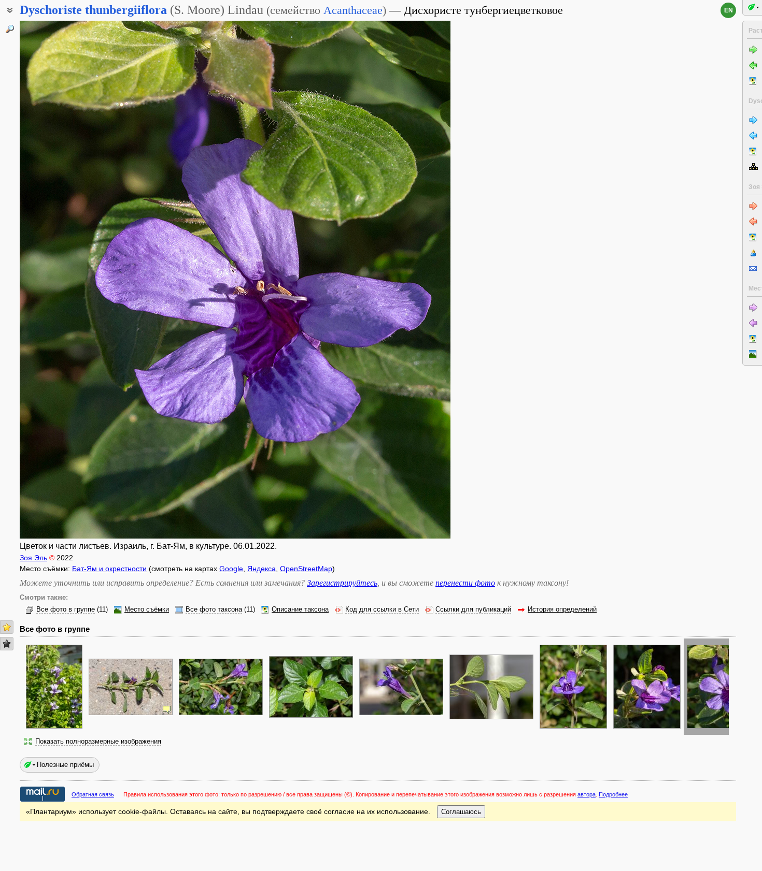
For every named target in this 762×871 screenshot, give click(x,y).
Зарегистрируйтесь (342, 582)
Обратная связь (93, 794)
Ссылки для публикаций (473, 609)
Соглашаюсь (461, 812)
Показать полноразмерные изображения (98, 741)
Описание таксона (300, 609)
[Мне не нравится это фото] (6, 643)
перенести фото (465, 582)
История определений (562, 609)
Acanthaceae (353, 10)
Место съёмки (146, 609)
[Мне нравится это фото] (6, 627)
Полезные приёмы (65, 764)
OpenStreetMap (306, 568)
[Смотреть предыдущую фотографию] (65, 280)
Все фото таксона (214, 609)
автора (586, 794)
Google (231, 568)
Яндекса (261, 568)
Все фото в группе (65, 609)
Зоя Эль (33, 558)
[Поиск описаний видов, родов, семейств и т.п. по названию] (10, 29)
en (728, 10)
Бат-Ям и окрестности (109, 568)
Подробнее (613, 794)
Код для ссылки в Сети (382, 609)
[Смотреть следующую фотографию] (405, 280)
